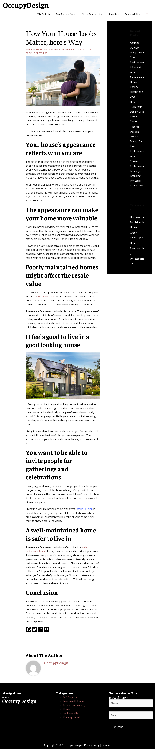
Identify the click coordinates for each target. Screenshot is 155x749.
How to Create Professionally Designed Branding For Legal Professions (137, 171)
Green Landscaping (92, 13)
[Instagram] (40, 629)
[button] (147, 13)
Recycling (114, 13)
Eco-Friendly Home (66, 13)
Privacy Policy (91, 745)
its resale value (46, 296)
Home (133, 243)
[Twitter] (34, 629)
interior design (84, 509)
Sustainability (132, 13)
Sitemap (106, 745)
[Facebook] (28, 629)
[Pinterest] (46, 629)
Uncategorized (71, 717)
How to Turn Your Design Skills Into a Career (137, 111)
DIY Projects (43, 13)
